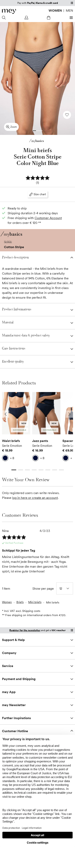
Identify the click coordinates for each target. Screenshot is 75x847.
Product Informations (16, 309)
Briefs (20, 602)
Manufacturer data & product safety (26, 335)
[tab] (34, 130)
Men (69, 10)
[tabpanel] (16, 427)
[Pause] (71, 2)
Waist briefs (11, 441)
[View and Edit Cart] (48, 17)
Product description (15, 257)
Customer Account (48, 218)
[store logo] (9, 11)
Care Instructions (13, 348)
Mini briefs (34, 602)
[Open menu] (70, 17)
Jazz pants (40, 441)
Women (55, 10)
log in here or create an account (35, 498)
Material (7, 322)
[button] (38, 180)
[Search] (4, 17)
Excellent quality (13, 361)
